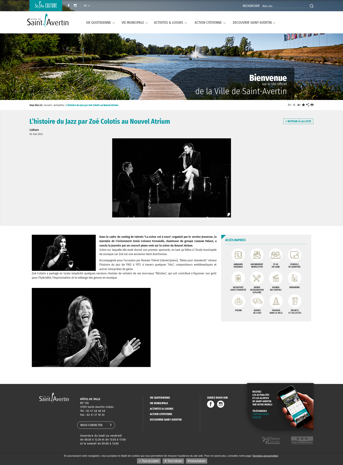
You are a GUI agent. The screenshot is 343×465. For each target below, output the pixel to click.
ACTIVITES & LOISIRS (161, 408)
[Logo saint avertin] (54, 398)
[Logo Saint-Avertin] (50, 21)
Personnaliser (196, 461)
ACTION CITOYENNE (161, 414)
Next (321, 67)
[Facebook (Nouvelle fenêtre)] (67, 5)
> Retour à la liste (298, 121)
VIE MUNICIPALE (159, 403)
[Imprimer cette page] (312, 105)
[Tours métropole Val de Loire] (271, 440)
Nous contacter (91, 425)
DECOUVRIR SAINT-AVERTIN (166, 419)
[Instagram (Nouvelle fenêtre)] (76, 5)
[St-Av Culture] (45, 5)
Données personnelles (265, 455)
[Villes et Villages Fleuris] (302, 440)
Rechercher (251, 6)
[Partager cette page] (307, 105)
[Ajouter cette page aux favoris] (303, 105)
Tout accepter (150, 461)
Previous (21, 67)
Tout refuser (174, 461)
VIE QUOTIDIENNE (160, 397)
